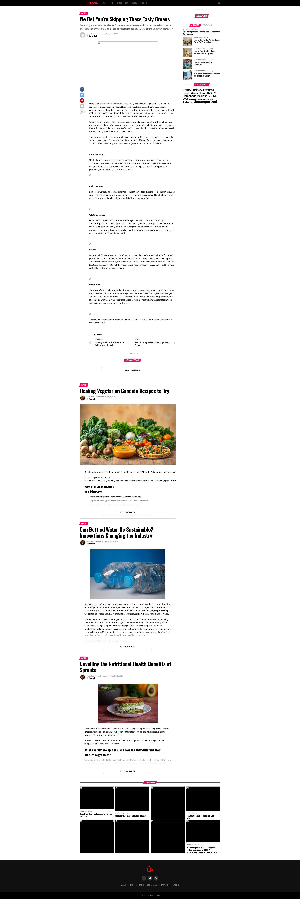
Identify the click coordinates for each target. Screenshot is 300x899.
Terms (131, 885)
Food (111, 3)
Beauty (134, 3)
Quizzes (192, 99)
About (123, 885)
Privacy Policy (165, 885)
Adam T (92, 399)
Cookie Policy (152, 885)
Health (104, 3)
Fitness (119, 3)
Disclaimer (140, 885)
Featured (208, 90)
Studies (116, 731)
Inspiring (143, 3)
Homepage (189, 96)
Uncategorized (205, 102)
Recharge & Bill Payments (205, 99)
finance (186, 94)
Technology (188, 102)
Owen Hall (93, 36)
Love (126, 3)
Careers (176, 885)
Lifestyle (212, 96)
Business (197, 90)
